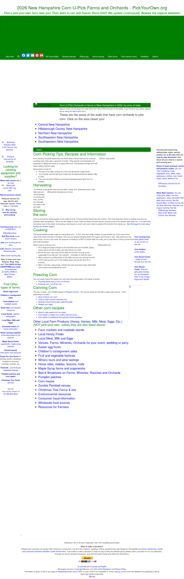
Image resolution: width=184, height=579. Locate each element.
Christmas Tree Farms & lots (57, 389)
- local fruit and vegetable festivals (11, 368)
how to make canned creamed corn (53, 299)
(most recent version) (10, 237)
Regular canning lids (10, 248)
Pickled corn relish (45, 304)
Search (155, 56)
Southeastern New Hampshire (58, 137)
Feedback (145, 56)
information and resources (10, 351)
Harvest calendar (69, 56)
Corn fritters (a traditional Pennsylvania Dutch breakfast (60, 317)
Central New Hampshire (54, 124)
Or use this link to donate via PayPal (92, 566)
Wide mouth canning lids (10, 255)
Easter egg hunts (49, 347)
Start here (10, 56)
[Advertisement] (92, 34)
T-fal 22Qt (14, 206)
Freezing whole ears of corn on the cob (53, 281)
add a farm (76, 111)
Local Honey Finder (51, 334)
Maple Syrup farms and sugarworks (61, 368)
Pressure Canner (72, 292)
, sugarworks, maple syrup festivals (11, 344)
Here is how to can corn (47, 297)
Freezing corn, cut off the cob (49, 284)
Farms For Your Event (9, 356)
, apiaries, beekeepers (10, 315)
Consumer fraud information (56, 398)
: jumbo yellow (140, 250)
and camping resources (11, 308)
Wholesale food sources (54, 402)
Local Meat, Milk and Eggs (55, 338)
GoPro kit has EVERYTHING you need (11, 265)
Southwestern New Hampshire (58, 141)
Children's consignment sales (11, 296)
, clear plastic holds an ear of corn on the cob (142, 241)
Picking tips (84, 56)
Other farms (112, 56)
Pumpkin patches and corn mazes (10, 375)
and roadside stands (10, 302)
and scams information (10, 327)
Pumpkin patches (49, 377)
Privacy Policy (120, 569)
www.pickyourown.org (66, 571)
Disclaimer (107, 569)
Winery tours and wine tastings (58, 359)
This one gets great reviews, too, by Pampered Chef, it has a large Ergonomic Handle (141, 273)
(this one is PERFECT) (10, 228)
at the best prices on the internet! (11, 335)
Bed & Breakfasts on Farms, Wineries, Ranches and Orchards (79, 372)
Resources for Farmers (53, 407)
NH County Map (52, 56)
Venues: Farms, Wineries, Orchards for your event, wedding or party (83, 342)
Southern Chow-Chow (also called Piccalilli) (55, 302)
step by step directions (166, 157)
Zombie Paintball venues (54, 385)
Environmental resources (54, 394)
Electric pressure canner (10, 195)
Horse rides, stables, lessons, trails (61, 364)
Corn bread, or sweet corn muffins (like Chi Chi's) (57, 314)
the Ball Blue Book (11, 394)
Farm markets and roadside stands (61, 329)
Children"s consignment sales (57, 351)
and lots (10, 381)
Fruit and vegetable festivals (56, 355)
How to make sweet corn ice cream (52, 312)
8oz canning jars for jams (11, 243)
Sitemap (92, 576)
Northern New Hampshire (55, 133)
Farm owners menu (129, 56)
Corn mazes (46, 381)
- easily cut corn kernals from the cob (142, 259)
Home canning (98, 56)
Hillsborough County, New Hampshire (62, 128)
